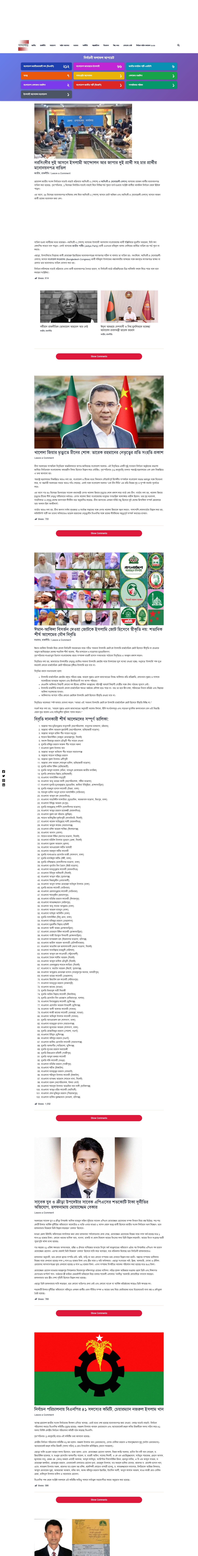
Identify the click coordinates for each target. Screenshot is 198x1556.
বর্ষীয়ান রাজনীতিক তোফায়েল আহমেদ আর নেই (64, 326)
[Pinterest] (3, 780)
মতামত (76, 45)
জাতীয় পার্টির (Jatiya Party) (85, 246)
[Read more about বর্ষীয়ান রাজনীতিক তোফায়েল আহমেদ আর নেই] (68, 306)
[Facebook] (3, 771)
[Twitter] (3, 775)
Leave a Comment (60, 173)
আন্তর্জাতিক (95, 45)
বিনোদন (106, 45)
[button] (178, 45)
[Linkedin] (3, 784)
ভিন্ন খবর (116, 45)
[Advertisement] (99, 19)
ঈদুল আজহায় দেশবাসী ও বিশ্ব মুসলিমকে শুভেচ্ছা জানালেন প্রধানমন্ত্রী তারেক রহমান (125, 328)
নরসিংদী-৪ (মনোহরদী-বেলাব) (114, 181)
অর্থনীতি (85, 45)
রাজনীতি (43, 45)
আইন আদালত (64, 45)
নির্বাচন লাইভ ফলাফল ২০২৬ (145, 45)
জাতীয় (34, 45)
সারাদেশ (52, 45)
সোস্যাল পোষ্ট (127, 45)
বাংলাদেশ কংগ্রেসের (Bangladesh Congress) (69, 259)
